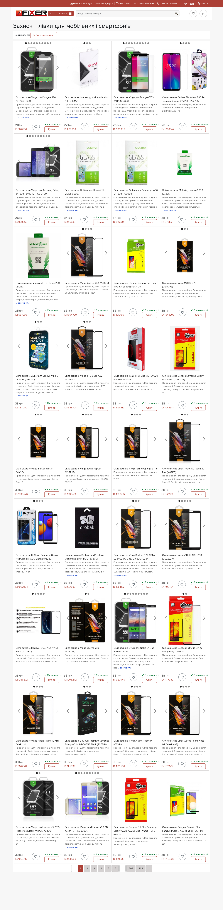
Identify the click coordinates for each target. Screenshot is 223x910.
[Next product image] (57, 67)
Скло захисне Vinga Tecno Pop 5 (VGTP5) (135, 468)
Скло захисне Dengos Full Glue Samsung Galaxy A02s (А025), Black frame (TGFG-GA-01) (135, 831)
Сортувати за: (22, 35)
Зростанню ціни (44, 35)
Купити (52, 129)
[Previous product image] (19, 67)
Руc (189, 3)
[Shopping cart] (203, 13)
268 (131, 868)
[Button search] (176, 13)
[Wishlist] (193, 13)
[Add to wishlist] (36, 126)
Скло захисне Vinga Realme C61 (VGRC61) (87, 283)
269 (141, 868)
